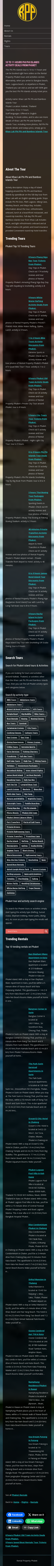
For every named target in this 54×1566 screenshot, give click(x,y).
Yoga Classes (35, 888)
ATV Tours (37, 709)
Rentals (7, 35)
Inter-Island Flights (34, 770)
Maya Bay (38, 789)
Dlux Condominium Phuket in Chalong (38, 1226)
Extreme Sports (28, 747)
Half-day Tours (13, 761)
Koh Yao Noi (29, 780)
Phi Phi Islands (30, 808)
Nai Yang (28, 794)
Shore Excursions (14, 855)
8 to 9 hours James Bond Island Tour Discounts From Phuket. (38, 578)
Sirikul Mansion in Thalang (37, 1281)
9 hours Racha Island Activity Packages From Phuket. (36, 619)
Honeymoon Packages (28, 766)
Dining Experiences (15, 742)
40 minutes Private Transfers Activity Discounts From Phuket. (38, 534)
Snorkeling (33, 860)
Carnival (23, 723)
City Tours (32, 728)
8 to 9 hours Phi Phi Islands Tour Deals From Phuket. (38, 456)
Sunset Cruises (39, 869)
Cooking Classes (14, 733)
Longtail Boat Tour (29, 784)
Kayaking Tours (14, 780)
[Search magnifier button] (46, 931)
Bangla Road (12, 714)
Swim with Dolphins (33, 874)
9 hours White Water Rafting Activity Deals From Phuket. (38, 303)
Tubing (35, 879)
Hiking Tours (41, 761)
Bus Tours (11, 723)
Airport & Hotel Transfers (18, 709)
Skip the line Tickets (16, 860)
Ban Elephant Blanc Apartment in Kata (38, 956)
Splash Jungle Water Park (18, 869)
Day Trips (25, 737)
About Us (8, 30)
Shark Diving (28, 850)
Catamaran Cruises (15, 728)
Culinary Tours (31, 733)
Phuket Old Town (30, 813)
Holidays (11, 766)
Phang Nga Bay (13, 808)
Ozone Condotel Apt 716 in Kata (36, 1332)
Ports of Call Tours (32, 822)
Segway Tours (13, 850)
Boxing (24, 719)
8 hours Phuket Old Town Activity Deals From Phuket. (38, 382)
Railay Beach (37, 841)
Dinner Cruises (34, 742)
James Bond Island (15, 775)
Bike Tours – (40, 714)
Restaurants (12, 846)
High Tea (28, 761)
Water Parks (12, 883)
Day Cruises (12, 737)
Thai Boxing (23, 879)
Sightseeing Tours (33, 855)
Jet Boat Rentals (33, 775)
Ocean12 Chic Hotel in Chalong (38, 1120)
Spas (44, 860)
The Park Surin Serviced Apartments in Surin (36, 1069)
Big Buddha (26, 714)
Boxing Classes (37, 719)
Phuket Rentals (19, 1495)
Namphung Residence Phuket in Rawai (38, 1385)
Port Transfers (13, 822)
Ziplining (11, 893)
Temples (11, 879)
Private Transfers (15, 836)
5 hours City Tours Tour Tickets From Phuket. (38, 419)
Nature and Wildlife (16, 799)
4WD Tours (11, 700)
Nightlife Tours (35, 799)
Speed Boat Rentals (15, 864)
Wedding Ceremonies (31, 883)
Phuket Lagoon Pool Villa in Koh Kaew (36, 1173)
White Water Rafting (16, 888)
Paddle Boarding (32, 803)
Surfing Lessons (14, 874)
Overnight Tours (14, 803)
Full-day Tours (26, 756)
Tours (7, 46)
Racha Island (12, 841)
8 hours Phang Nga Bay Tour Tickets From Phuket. (38, 261)
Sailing (24, 846)
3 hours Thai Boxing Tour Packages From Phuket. (38, 496)
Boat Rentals (12, 719)
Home (7, 25)
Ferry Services (13, 751)
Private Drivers (14, 827)
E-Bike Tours (12, 747)
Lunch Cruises (13, 789)
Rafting (25, 841)
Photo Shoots (13, 813)
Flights (7, 41)
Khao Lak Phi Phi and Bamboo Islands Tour (27, 131)
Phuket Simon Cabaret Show (19, 817)
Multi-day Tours (14, 794)
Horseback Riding (15, 770)
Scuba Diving (37, 846)
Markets (27, 789)
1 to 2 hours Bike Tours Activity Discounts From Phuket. (37, 343)
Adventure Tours (27, 700)
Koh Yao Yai (12, 784)
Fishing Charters (30, 751)
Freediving (12, 756)
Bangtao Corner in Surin (38, 1011)
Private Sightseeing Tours (18, 831)
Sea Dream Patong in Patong (38, 1438)
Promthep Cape (33, 836)
